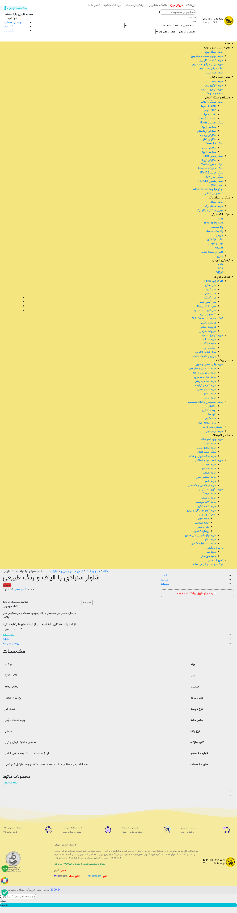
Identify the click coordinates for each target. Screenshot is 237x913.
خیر (7, 629)
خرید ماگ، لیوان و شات (202, 456)
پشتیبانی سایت (134, 5)
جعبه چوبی (203, 518)
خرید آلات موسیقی (205, 502)
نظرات (6, 639)
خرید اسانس (209, 473)
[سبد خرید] (5, 791)
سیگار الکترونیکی (220, 214)
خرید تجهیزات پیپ (212, 89)
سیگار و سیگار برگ (219, 198)
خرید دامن (210, 398)
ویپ (220, 218)
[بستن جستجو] (194, 21)
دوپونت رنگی (208, 323)
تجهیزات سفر (215, 560)
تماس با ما (94, 5)
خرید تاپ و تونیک (205, 385)
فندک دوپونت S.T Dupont (207, 318)
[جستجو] (190, 17)
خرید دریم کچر (214, 431)
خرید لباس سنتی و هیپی (209, 364)
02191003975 (94, 876)
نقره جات (211, 414)
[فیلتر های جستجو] (194, 17)
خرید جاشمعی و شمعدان (202, 485)
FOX (220, 268)
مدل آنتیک (210, 298)
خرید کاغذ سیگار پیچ (211, 60)
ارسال (164, 575)
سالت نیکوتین (215, 239)
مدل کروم (211, 289)
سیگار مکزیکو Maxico (210, 168)
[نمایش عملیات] (5, 787)
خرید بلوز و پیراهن (205, 381)
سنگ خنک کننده (206, 452)
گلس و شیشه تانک (212, 252)
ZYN (220, 264)
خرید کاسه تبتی (207, 506)
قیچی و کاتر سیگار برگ (210, 210)
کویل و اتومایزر (214, 243)
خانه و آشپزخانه (221, 435)
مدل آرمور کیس (207, 302)
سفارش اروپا (209, 127)
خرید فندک (209, 339)
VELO (219, 273)
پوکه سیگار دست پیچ (211, 68)
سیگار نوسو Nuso (213, 156)
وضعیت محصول (186, 32)
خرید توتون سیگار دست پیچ (207, 56)
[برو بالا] (5, 795)
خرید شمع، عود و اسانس (209, 460)
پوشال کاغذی (201, 531)
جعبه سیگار (209, 343)
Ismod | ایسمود (207, 118)
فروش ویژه (176, 5)
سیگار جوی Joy (214, 177)
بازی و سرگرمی (214, 548)
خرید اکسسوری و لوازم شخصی (205, 402)
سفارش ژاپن (209, 148)
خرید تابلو (210, 539)
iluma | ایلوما (208, 106)
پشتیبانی (10, 30)
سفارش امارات (208, 139)
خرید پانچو (210, 393)
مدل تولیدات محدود (204, 310)
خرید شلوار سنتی (206, 389)
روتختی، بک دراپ (213, 427)
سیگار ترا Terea (214, 143)
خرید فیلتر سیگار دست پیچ (207, 64)
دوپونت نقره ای (207, 331)
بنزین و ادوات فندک (204, 356)
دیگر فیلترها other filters (208, 189)
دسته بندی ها (188, 26)
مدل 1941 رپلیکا (206, 306)
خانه (227, 43)
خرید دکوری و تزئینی (211, 489)
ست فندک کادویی (205, 352)
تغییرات (165, 584)
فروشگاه (191, 5)
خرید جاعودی (208, 468)
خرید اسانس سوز (206, 477)
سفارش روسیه (208, 135)
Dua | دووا (210, 114)
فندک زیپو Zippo (213, 281)
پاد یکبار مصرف (214, 231)
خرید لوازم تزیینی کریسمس (200, 535)
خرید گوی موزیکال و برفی (201, 510)
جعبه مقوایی (202, 523)
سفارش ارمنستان (206, 131)
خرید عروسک (208, 493)
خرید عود (211, 464)
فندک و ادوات (222, 277)
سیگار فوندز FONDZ (211, 173)
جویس (219, 235)
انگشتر (212, 406)
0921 (60, 876)
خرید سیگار (216, 202)
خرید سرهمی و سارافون (202, 368)
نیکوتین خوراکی (221, 260)
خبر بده (165, 580)
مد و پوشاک (223, 360)
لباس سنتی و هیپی (72, 571)
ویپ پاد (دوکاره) (213, 223)
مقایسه (87, 602)
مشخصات (8, 635)
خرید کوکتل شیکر (206, 448)
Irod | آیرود (209, 110)
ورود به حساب (13, 22)
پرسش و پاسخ (11, 643)
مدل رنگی (210, 285)
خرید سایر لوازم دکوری (203, 543)
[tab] (115, 635)
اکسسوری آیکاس (213, 193)
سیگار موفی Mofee (212, 164)
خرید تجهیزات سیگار (211, 335)
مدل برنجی (210, 293)
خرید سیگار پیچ (214, 52)
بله (15, 629)
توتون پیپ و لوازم (220, 77)
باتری (220, 256)
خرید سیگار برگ (214, 206)
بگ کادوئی (203, 527)
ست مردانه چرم (207, 423)
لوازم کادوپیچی (207, 514)
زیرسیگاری (210, 348)
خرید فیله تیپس (214, 72)
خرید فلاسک (209, 443)
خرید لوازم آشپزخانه (212, 439)
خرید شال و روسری (205, 377)
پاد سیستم (217, 227)
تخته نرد (211, 552)
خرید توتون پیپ (213, 85)
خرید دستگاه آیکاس (211, 102)
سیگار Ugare (216, 185)
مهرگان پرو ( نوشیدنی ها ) (208, 564)
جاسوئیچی (210, 418)
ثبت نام (9, 26)
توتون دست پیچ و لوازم (217, 47)
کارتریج (219, 248)
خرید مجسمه (208, 498)
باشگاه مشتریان (158, 5)
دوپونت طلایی (208, 327)
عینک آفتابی (209, 410)
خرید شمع (210, 481)
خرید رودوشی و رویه (204, 373)
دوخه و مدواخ (215, 93)
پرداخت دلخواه (112, 5)
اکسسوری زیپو (208, 314)
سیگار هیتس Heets (211, 123)
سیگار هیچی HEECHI (210, 181)
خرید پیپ (217, 81)
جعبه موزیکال (208, 556)
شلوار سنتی (51, 571)
